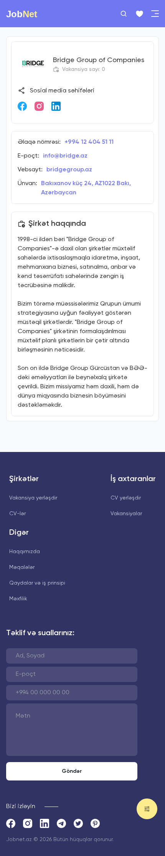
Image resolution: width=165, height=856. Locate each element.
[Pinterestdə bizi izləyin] (95, 823)
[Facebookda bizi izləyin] (22, 106)
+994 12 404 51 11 (89, 142)
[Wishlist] (139, 14)
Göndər (72, 771)
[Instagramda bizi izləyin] (39, 106)
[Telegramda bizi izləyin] (61, 823)
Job (21, 14)
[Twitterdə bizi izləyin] (78, 823)
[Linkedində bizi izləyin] (56, 106)
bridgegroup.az (69, 170)
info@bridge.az (65, 156)
